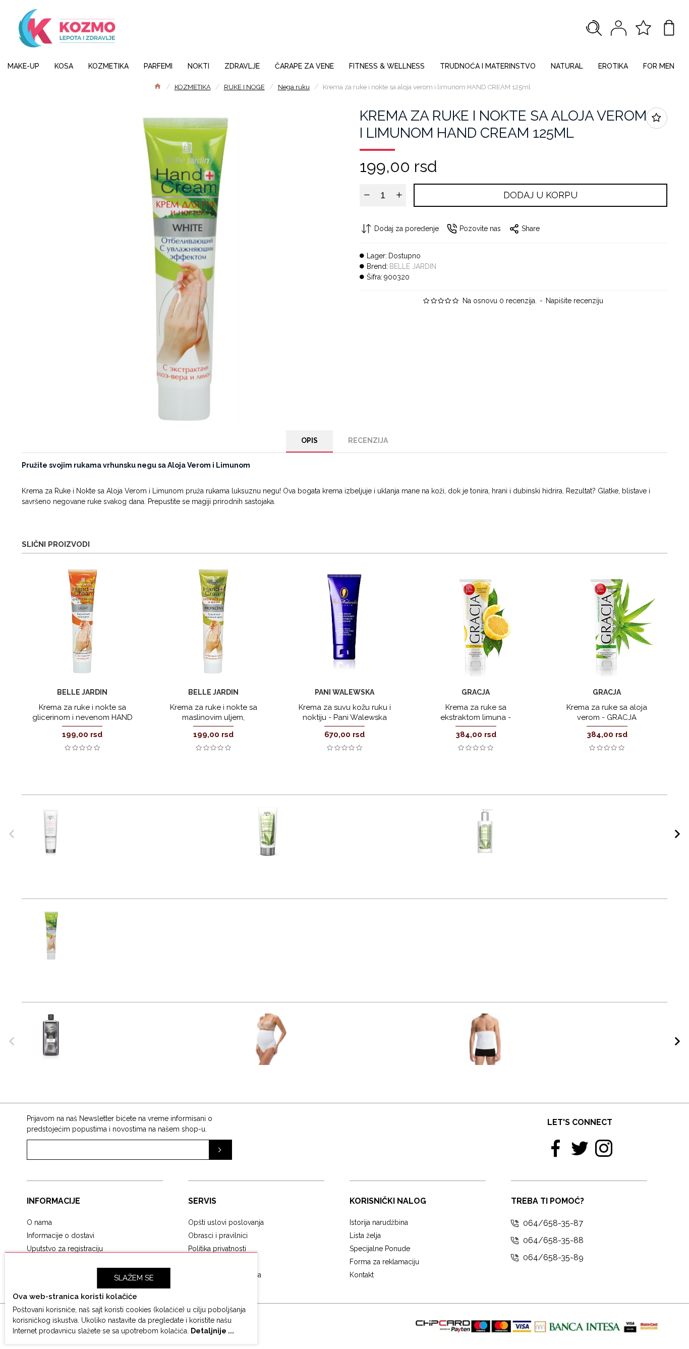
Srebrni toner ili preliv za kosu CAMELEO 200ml (145, 1024)
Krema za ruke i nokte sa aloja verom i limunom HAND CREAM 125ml (147, 925)
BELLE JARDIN (412, 266)
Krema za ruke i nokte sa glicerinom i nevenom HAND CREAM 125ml (82, 717)
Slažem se (134, 1277)
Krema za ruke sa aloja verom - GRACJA (606, 712)
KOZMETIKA (193, 87)
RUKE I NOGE (244, 87)
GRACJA (476, 692)
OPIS (309, 440)
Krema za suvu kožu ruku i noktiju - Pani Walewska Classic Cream (345, 717)
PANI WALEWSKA (344, 692)
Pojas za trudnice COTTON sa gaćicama (362, 1024)
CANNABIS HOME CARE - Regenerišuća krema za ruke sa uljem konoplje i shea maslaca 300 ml (589, 826)
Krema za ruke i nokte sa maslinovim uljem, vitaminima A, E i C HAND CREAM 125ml (213, 722)
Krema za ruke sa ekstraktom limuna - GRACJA (475, 717)
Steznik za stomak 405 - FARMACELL (566, 1024)
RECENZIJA (368, 440)
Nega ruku (294, 87)
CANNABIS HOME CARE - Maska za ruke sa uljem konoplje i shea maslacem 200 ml (372, 821)
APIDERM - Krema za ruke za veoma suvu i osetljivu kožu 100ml (155, 816)
